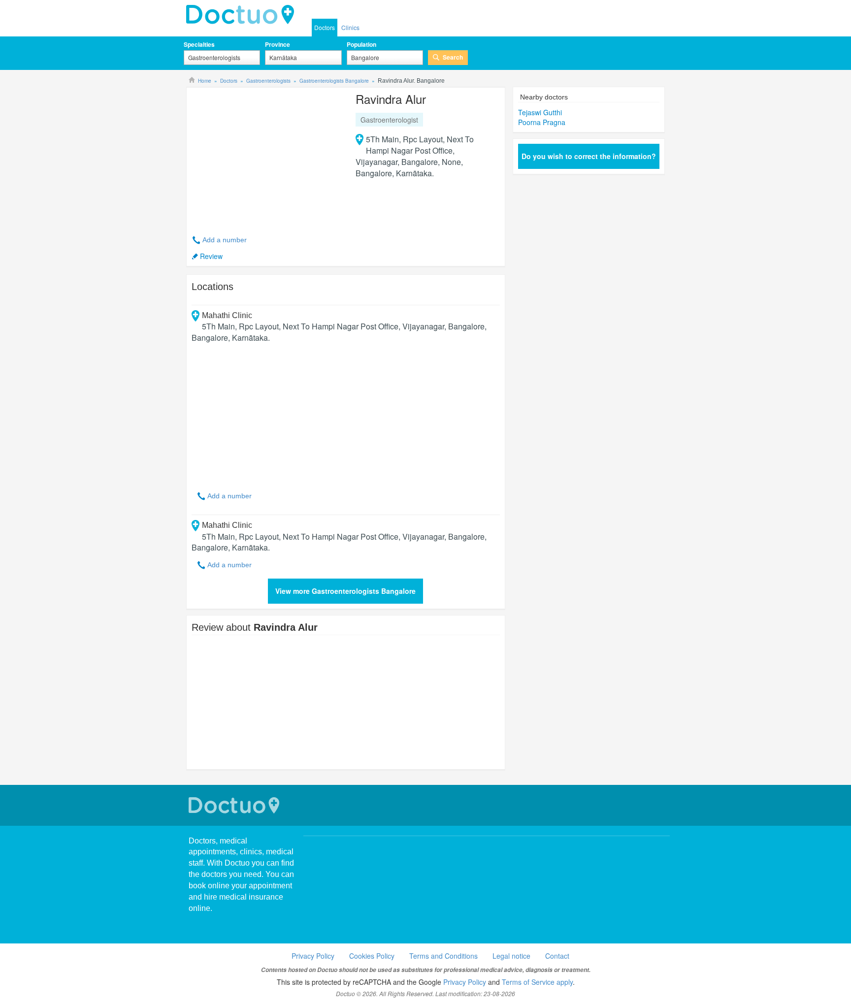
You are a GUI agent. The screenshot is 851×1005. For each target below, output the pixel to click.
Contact (557, 956)
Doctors (324, 27)
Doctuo (235, 805)
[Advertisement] (267, 155)
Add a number (224, 240)
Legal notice (511, 956)
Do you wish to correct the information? (589, 156)
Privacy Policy (313, 956)
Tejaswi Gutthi (540, 112)
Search (453, 57)
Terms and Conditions (443, 956)
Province (277, 44)
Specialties (199, 44)
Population (361, 44)
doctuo (242, 15)
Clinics (350, 27)
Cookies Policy (371, 956)
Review (211, 256)
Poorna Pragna (541, 122)
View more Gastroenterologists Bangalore (345, 591)
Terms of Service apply (537, 982)
